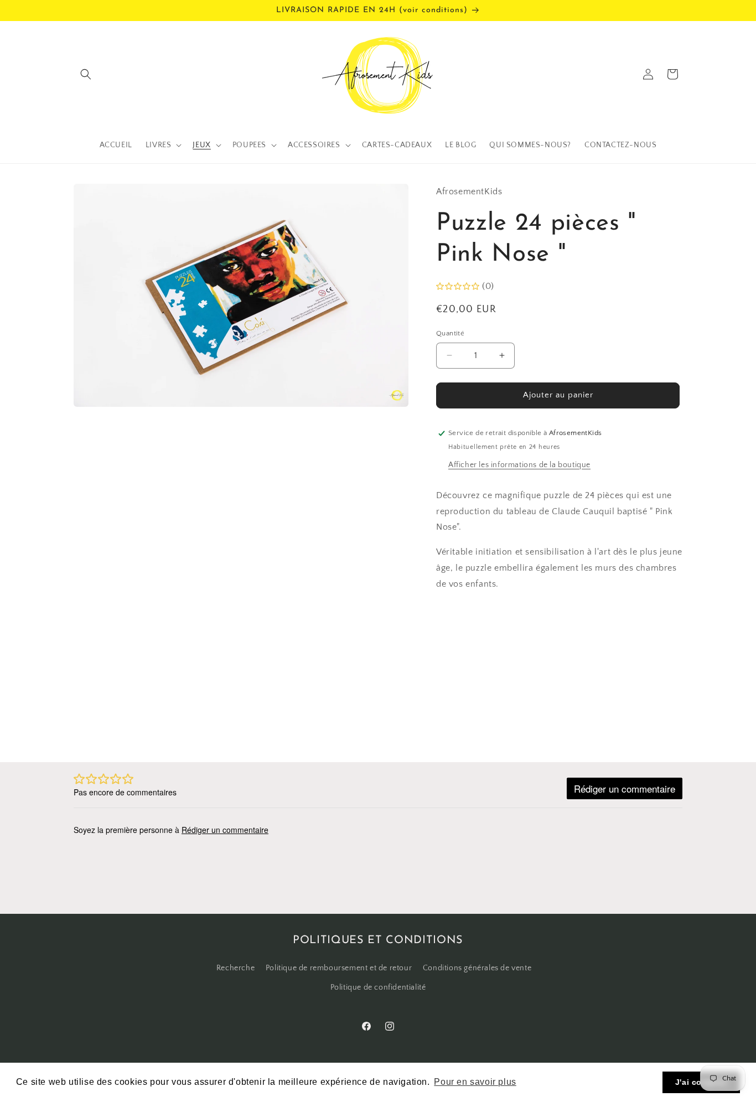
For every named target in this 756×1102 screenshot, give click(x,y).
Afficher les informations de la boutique (519, 465)
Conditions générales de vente (477, 968)
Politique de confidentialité (378, 987)
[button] (86, 74)
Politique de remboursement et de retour (339, 968)
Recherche (235, 968)
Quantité (450, 333)
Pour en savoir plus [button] (475, 1082)
